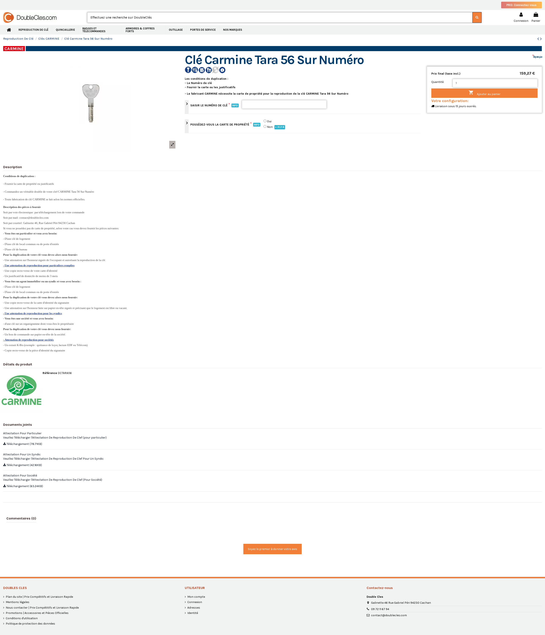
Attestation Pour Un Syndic (22, 454)
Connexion (194, 602)
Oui (269, 121)
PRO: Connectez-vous (521, 5)
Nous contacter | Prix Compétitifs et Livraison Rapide (42, 607)
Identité (192, 613)
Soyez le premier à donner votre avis (272, 549)
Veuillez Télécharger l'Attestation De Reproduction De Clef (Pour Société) (52, 480)
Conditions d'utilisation (22, 618)
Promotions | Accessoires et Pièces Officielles (37, 613)
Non (275, 127)
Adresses (193, 607)
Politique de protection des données (30, 623)
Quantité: (437, 82)
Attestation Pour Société (20, 475)
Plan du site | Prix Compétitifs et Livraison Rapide (39, 597)
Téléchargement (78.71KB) (24, 444)
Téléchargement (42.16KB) (24, 465)
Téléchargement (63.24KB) (24, 486)
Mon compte (196, 597)
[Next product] (541, 38)
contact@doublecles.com (389, 615)
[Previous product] (538, 38)
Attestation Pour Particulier (22, 433)
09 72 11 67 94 (380, 609)
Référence (50, 373)
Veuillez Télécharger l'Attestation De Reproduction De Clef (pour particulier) (55, 437)
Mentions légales (17, 602)
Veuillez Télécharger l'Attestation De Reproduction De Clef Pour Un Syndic (53, 458)
